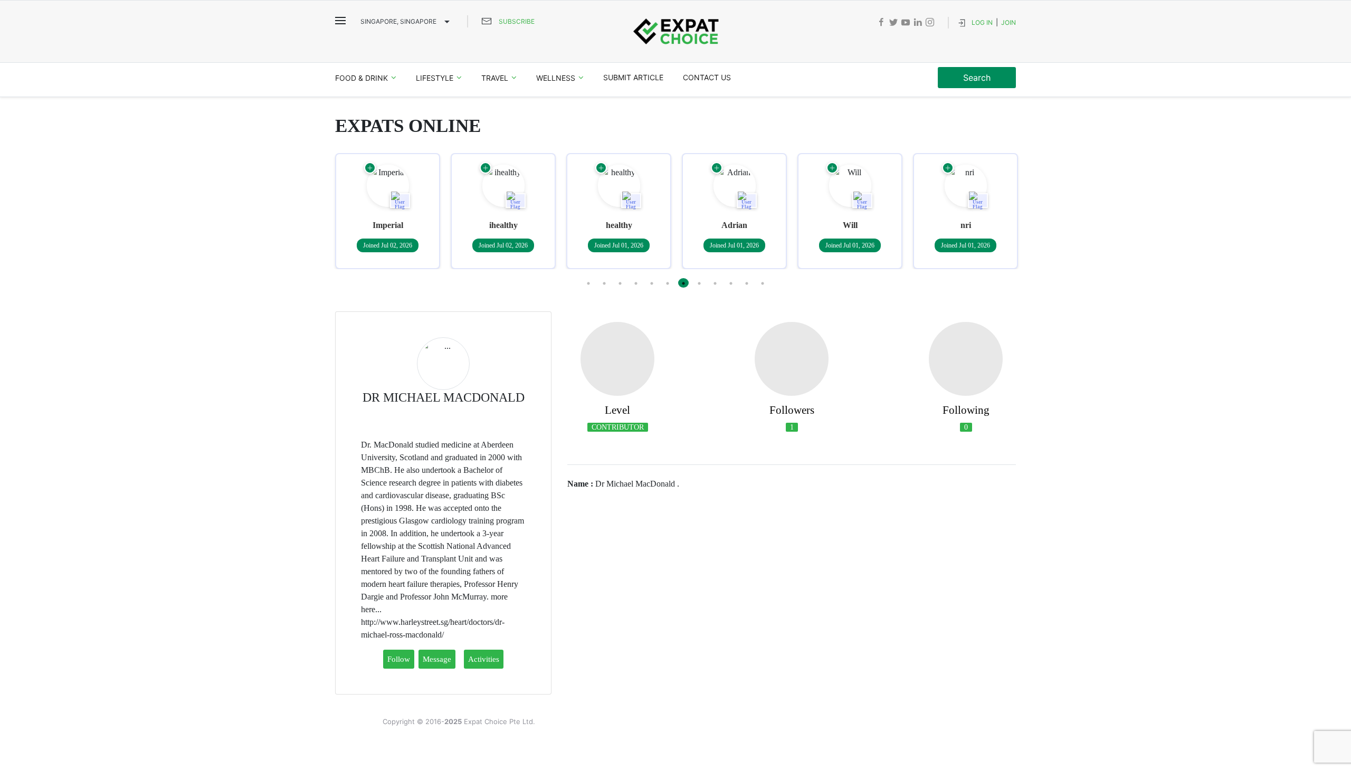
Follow (398, 659)
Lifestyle (434, 77)
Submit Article (633, 77)
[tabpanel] (387, 211)
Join (1008, 22)
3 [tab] (620, 283)
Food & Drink (361, 77)
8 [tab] (699, 283)
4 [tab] (636, 283)
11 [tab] (746, 283)
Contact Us (707, 77)
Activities (483, 659)
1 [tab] (588, 283)
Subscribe (517, 21)
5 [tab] (651, 283)
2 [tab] (604, 283)
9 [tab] (715, 283)
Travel (494, 77)
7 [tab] (683, 283)
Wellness (555, 77)
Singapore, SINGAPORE (398, 21)
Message (437, 659)
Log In (982, 22)
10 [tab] (731, 283)
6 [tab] (667, 283)
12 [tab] (762, 283)
